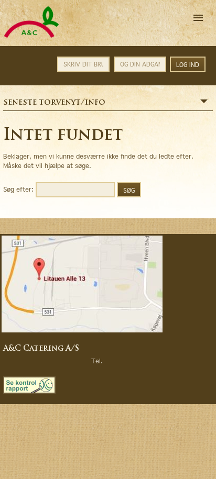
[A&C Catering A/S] (31, 36)
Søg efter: (18, 189)
